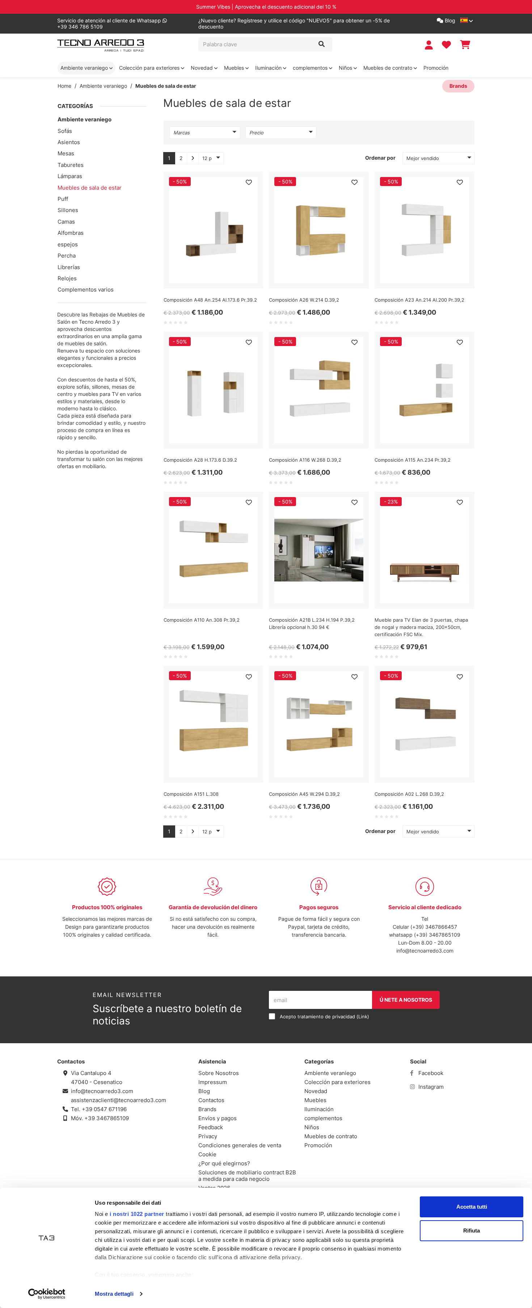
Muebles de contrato (388, 68)
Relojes (67, 278)
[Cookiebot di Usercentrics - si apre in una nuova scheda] (47, 1293)
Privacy (207, 1136)
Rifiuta (471, 1230)
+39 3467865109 (106, 1118)
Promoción (435, 68)
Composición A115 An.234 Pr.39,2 (413, 460)
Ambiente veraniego (84, 68)
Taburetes (71, 164)
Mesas (66, 153)
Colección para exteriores (150, 68)
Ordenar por (380, 158)
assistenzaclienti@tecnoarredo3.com (118, 1100)
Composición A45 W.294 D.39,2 (304, 794)
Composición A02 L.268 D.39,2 (409, 794)
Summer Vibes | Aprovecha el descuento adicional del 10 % (266, 7)
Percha (67, 255)
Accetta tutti (471, 1207)
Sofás (65, 131)
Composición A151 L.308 (191, 794)
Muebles (234, 68)
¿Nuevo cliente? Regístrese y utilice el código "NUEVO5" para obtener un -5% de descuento (294, 23)
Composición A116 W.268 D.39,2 (305, 460)
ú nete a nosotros (406, 1000)
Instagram (430, 1086)
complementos (311, 68)
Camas (66, 221)
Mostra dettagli (114, 1294)
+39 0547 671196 (104, 1109)
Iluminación (269, 68)
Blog (449, 20)
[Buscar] (321, 44)
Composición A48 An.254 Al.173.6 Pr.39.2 (210, 300)
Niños (346, 68)
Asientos (69, 142)
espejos (68, 244)
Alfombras (71, 232)
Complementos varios (86, 289)
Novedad (202, 68)
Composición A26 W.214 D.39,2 (304, 300)
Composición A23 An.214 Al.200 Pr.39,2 (419, 300)
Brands (458, 86)
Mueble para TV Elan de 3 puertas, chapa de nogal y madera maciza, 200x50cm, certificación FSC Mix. (421, 627)
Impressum (212, 1082)
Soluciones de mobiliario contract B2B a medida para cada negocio (247, 1175)
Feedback (210, 1127)
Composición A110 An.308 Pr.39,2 (202, 620)
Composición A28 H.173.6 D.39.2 (200, 460)
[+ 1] (193, 158)
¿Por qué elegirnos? (224, 1163)
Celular (401, 927)
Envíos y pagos (217, 1118)
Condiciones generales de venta (239, 1145)
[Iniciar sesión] (430, 44)
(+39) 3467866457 (433, 927)
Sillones (68, 210)
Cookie (207, 1154)
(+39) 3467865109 (437, 935)
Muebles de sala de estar (90, 187)
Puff (63, 198)
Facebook (430, 1073)
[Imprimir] (248, 182)
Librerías (69, 267)
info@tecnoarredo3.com (424, 950)
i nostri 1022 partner (137, 1214)
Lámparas (70, 176)
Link (362, 1016)
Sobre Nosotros (218, 1073)
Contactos (211, 1100)
